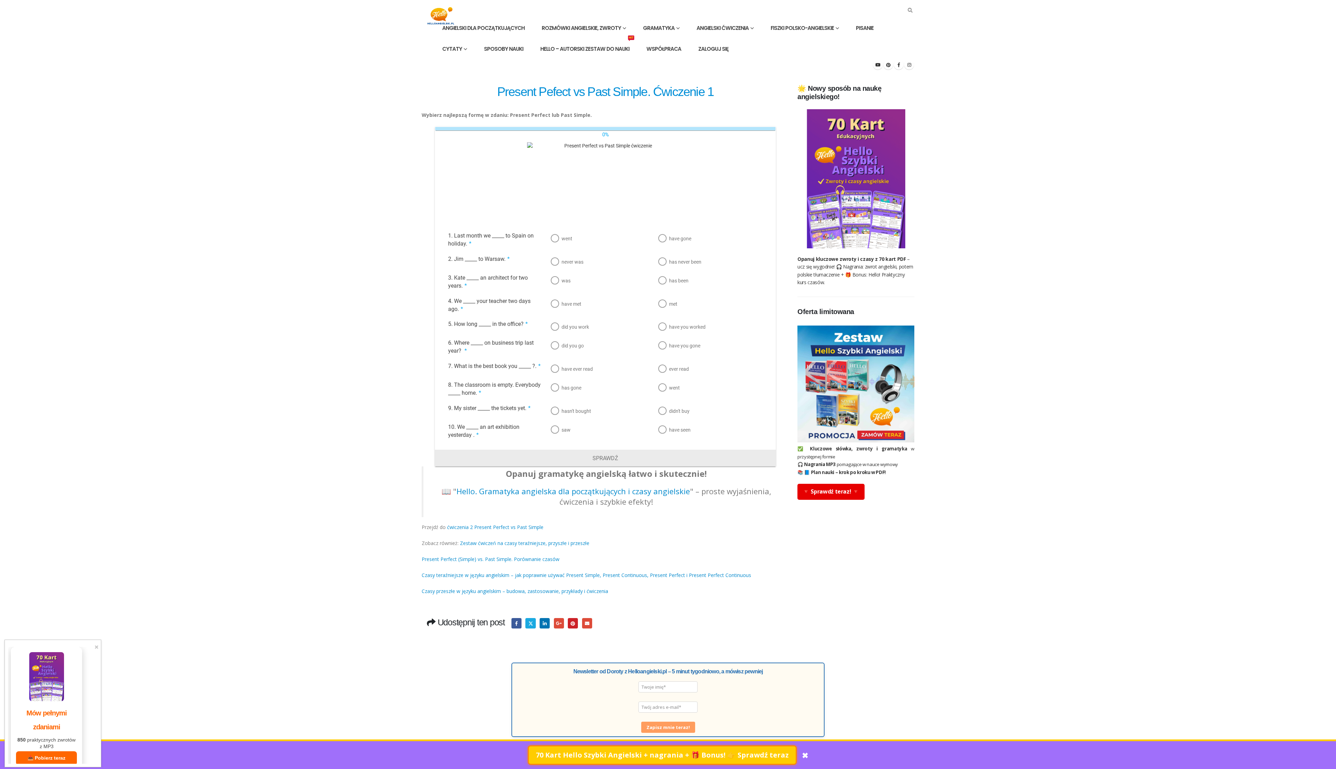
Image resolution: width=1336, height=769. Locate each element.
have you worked (687, 327)
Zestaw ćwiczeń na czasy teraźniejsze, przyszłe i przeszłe (524, 543)
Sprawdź (605, 458)
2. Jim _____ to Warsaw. (479, 259)
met (673, 304)
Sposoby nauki (503, 49)
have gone (680, 238)
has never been (685, 262)
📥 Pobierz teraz (46, 758)
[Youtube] (878, 65)
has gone (571, 388)
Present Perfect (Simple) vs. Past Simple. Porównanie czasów (491, 559)
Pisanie (865, 28)
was (566, 280)
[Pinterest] (888, 65)
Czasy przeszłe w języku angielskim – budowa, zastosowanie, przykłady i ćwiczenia (515, 591)
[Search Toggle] (910, 10)
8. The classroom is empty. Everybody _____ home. (494, 389)
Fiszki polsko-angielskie (802, 28)
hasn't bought (576, 411)
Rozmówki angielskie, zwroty (581, 28)
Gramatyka (659, 28)
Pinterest (573, 623)
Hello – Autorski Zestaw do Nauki (587, 46)
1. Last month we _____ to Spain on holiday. (491, 239)
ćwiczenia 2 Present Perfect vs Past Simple (495, 527)
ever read (679, 369)
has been (679, 280)
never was (572, 262)
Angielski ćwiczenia (723, 28)
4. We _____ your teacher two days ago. (489, 305)
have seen (680, 430)
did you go (573, 346)
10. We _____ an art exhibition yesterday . (483, 431)
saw (566, 430)
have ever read (577, 369)
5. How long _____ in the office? (488, 324)
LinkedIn (545, 623)
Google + (559, 623)
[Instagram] (909, 65)
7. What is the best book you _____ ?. (494, 366)
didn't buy (679, 411)
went (567, 238)
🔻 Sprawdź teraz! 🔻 (831, 491)
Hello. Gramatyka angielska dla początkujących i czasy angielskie (573, 491)
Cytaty (452, 49)
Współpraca (663, 49)
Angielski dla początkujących (483, 28)
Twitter (530, 623)
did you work (575, 327)
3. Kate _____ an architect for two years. (488, 281)
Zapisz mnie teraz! (668, 727)
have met (571, 304)
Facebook (516, 623)
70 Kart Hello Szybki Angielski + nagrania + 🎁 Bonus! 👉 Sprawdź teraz (662, 755)
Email (587, 623)
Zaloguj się (713, 49)
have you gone (684, 346)
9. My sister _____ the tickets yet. (489, 408)
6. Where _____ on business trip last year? (491, 346)
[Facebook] (899, 65)
